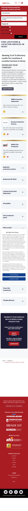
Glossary (14, 462)
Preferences (14, 477)
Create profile (8, 89)
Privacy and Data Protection (14, 475)
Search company (5, 33)
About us (14, 458)
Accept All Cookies (14, 278)
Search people (5, 27)
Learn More (14, 344)
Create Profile (14, 333)
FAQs (14, 460)
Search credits (5, 30)
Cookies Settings (14, 274)
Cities (14, 464)
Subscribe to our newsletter (14, 406)
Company (14, 466)
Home (4, 360)
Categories (10, 360)
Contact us (14, 456)
